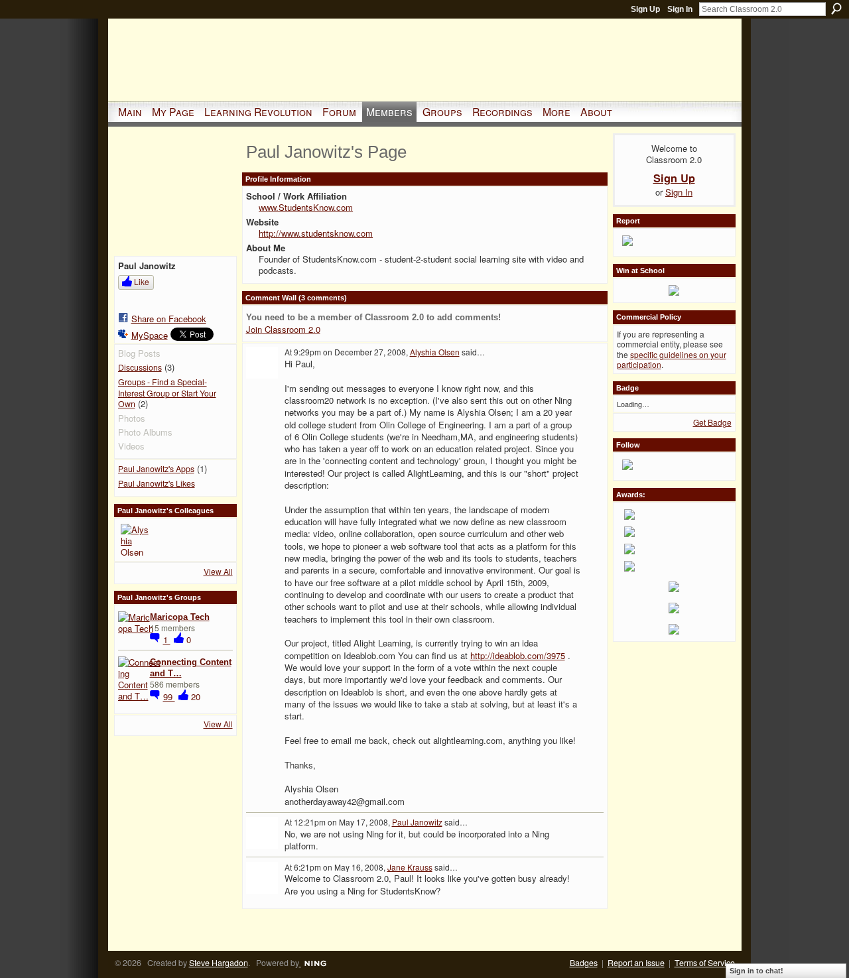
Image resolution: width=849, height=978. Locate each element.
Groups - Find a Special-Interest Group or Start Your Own (167, 393)
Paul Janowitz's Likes (156, 483)
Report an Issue (636, 963)
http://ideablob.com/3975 (517, 655)
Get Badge (712, 422)
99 (169, 696)
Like (141, 281)
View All (218, 571)
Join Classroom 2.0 (283, 329)
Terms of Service (705, 963)
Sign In (679, 9)
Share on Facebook (168, 318)
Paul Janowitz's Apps (156, 469)
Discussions (140, 367)
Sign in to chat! (756, 971)
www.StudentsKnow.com (306, 207)
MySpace (149, 335)
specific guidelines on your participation (671, 360)
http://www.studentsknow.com (316, 233)
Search (836, 9)
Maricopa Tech (180, 617)
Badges (584, 963)
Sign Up (645, 9)
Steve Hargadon (218, 963)
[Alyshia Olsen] (137, 540)
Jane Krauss (409, 867)
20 (195, 696)
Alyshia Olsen (435, 351)
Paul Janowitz (417, 821)
